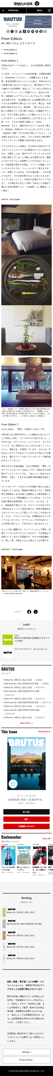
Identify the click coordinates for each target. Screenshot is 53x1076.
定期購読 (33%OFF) (26, 826)
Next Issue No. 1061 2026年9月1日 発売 (26, 683)
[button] (50, 857)
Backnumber (44, 731)
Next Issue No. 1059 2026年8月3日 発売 (27, 702)
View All (46, 839)
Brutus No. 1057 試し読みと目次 (24, 706)
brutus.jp (38, 20)
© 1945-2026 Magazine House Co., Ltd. (26, 1071)
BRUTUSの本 (37, 23)
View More (25, 723)
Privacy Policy (25, 1060)
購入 (26, 819)
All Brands (13, 10)
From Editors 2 (10, 53)
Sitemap (25, 1052)
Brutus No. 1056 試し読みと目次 (24, 717)
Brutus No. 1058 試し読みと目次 (24, 698)
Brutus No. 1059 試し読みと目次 (24, 687)
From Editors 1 (10, 50)
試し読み (26, 812)
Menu (39, 10)
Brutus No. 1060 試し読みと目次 (23, 680)
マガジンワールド (26, 3)
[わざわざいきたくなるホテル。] (26, 763)
